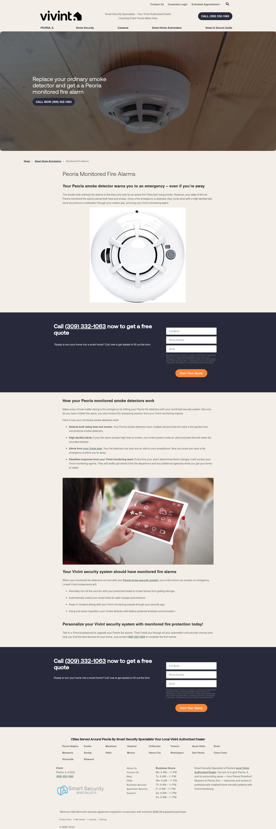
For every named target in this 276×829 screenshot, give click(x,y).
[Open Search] (227, 4)
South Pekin (198, 746)
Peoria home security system (140, 580)
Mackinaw (111, 746)
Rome (217, 746)
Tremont (174, 746)
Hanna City (155, 752)
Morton (131, 752)
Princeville (68, 759)
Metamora (67, 752)
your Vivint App (92, 448)
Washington (177, 752)
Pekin (109, 752)
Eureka (87, 746)
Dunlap (88, 752)
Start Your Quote (191, 373)
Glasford (132, 746)
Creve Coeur (220, 752)
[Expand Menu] (95, 27)
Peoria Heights (70, 746)
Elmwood (89, 759)
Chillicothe (155, 746)
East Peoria (198, 752)
